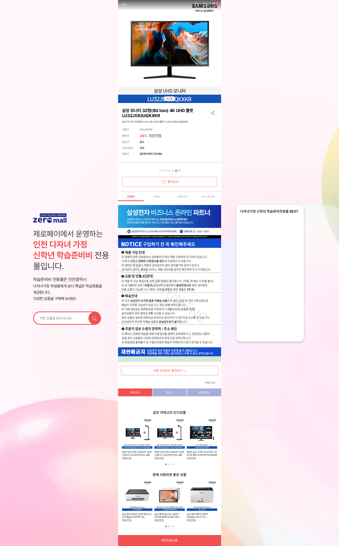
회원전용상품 (169, 540)
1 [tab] (166, 466)
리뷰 (156, 196)
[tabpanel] (137, 439)
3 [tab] (173, 466)
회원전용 (155, 135)
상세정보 (131, 196)
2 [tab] (170, 466)
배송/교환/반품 (208, 196)
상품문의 (182, 196)
